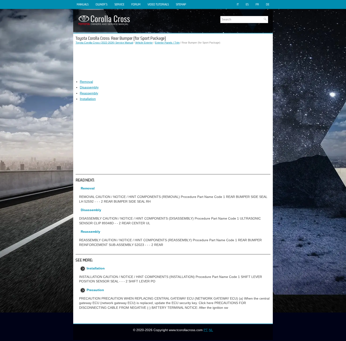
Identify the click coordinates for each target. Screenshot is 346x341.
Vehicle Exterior (144, 42)
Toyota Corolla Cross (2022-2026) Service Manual (104, 42)
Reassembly (89, 93)
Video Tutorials (158, 4)
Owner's (101, 4)
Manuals (83, 4)
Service (119, 4)
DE (267, 4)
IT (238, 4)
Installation (88, 99)
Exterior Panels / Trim (167, 42)
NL (211, 330)
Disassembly (89, 87)
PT (206, 330)
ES (247, 4)
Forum (136, 4)
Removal (86, 82)
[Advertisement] (173, 62)
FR (257, 4)
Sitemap (181, 4)
